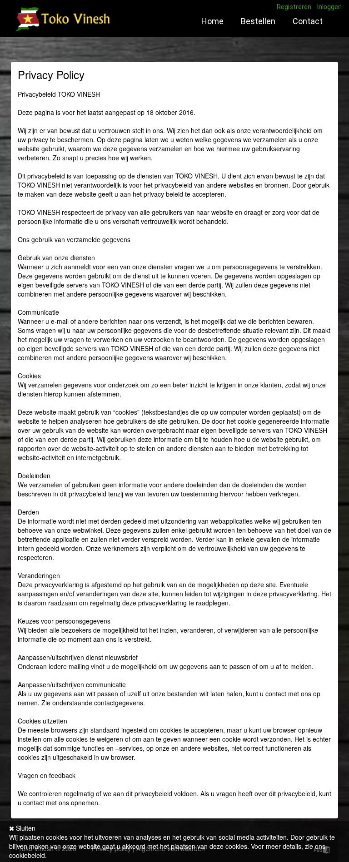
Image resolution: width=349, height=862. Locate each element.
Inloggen (329, 6)
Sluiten (24, 827)
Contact (308, 21)
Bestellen (258, 21)
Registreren (294, 6)
